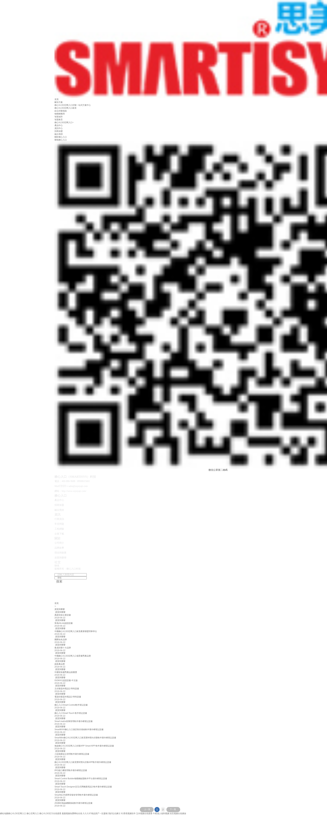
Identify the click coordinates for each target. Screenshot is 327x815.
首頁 (56, 99)
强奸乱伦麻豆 (114, 813)
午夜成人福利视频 (161, 813)
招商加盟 (58, 131)
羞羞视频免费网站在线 (72, 813)
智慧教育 (58, 119)
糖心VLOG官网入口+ (64, 122)
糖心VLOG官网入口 (17, 813)
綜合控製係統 (60, 111)
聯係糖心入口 (60, 140)
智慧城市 (58, 117)
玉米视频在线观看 (144, 813)
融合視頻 (58, 134)
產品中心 (58, 125)
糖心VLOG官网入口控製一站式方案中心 (72, 105)
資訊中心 (58, 128)
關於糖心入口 (60, 137)
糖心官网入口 (33, 813)
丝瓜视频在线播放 (178, 813)
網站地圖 (4, 813)
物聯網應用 (59, 114)
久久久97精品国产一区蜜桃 (95, 813)
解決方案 (58, 102)
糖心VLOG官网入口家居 (65, 108)
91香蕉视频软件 (128, 813)
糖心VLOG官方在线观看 (50, 813)
